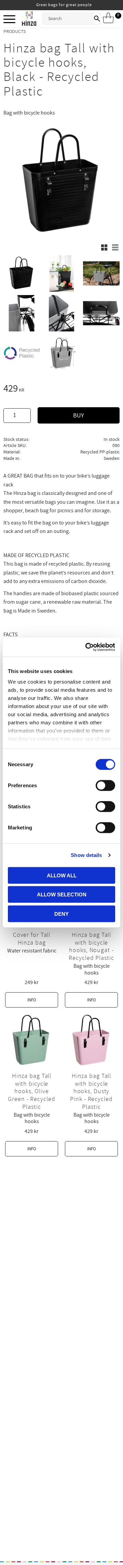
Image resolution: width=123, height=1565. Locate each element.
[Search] (97, 18)
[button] (9, 19)
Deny (61, 913)
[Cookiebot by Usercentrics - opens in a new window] (86, 647)
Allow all (62, 875)
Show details (86, 855)
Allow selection (61, 894)
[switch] (105, 785)
